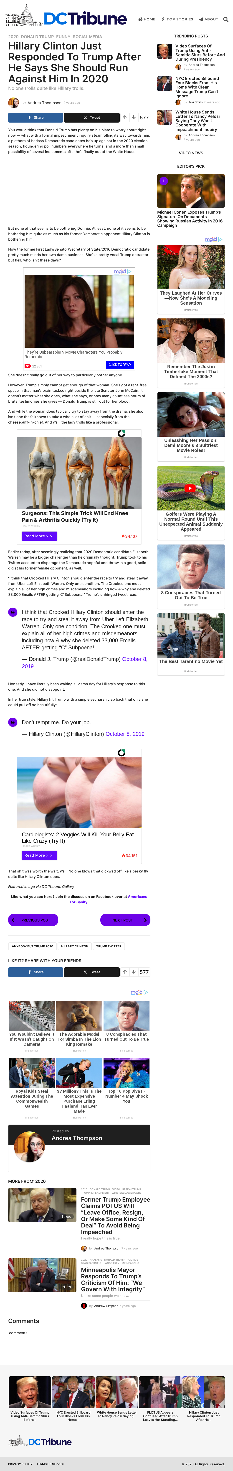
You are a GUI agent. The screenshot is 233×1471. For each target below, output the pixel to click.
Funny (63, 36)
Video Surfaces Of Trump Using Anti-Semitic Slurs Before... (29, 1416)
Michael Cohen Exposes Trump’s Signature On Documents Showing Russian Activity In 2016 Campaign (190, 219)
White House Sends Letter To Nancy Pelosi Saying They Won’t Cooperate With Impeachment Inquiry (197, 121)
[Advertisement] (79, 190)
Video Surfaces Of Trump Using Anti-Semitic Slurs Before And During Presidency (200, 53)
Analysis (96, 1259)
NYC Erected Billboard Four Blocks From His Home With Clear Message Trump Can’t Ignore (197, 87)
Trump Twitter (109, 946)
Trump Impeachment (95, 1192)
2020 (13, 36)
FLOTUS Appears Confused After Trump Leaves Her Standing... (160, 1416)
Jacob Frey (111, 1263)
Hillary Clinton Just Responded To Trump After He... (203, 1416)
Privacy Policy (20, 1464)
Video (116, 1189)
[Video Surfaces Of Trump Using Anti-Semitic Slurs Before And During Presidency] (164, 51)
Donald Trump (37, 36)
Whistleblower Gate (126, 1192)
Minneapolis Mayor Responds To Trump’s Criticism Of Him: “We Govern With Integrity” (113, 1279)
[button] (225, 19)
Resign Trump (131, 1189)
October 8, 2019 (125, 734)
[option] (30, 1400)
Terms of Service (50, 1464)
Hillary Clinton (74, 946)
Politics (132, 1259)
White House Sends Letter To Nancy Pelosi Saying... (117, 1414)
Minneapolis (130, 1263)
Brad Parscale (91, 1263)
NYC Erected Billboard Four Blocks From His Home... (73, 1416)
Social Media (87, 36)
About (212, 19)
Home (149, 19)
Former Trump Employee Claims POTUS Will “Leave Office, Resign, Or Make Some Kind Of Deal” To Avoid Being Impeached (115, 1215)
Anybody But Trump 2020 (32, 946)
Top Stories (180, 19)
